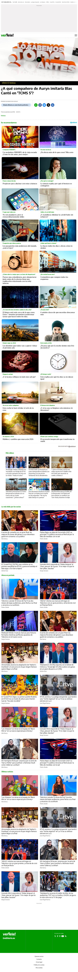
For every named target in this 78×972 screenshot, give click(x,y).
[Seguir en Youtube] (62, 936)
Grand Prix (52, 2)
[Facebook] (40, 105)
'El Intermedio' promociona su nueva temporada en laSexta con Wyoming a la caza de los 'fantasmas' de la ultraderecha (39, 472)
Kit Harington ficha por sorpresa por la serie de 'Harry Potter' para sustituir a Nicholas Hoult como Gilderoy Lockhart (19, 763)
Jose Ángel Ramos (45, 703)
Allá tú (47, 2)
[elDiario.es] (9, 938)
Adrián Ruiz (4, 571)
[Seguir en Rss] (65, 936)
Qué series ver (21, 2)
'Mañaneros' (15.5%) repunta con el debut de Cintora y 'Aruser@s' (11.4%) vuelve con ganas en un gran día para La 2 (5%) (57, 667)
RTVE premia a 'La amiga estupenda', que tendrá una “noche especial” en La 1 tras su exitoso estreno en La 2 (58, 699)
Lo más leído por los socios (11, 507)
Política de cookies (39, 965)
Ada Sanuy (4, 539)
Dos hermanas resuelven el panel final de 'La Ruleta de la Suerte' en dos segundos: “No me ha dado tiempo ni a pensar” (39, 494)
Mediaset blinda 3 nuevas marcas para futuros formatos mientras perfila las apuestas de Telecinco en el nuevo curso (18, 635)
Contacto (39, 959)
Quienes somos (39, 956)
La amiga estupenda (35, 2)
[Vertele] (9, 934)
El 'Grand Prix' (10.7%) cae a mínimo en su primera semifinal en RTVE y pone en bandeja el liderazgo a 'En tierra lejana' (19, 566)
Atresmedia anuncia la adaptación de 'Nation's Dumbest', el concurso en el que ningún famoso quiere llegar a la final (19, 667)
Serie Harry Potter (66, 2)
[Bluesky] (44, 105)
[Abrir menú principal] (76, 35)
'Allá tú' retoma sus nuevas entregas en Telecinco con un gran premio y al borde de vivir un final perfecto (58, 603)
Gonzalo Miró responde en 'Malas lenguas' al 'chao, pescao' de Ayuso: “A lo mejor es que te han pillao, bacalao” (57, 566)
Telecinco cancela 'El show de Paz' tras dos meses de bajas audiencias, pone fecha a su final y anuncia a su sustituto (19, 603)
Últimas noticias (7, 772)
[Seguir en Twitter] (55, 936)
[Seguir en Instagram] (59, 936)
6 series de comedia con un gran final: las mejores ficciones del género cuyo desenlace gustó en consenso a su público (17, 534)
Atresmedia (27, 2)
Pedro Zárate (43, 539)
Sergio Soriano (44, 571)
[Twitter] (48, 105)
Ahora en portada (7, 575)
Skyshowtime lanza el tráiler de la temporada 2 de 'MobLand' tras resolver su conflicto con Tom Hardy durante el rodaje (61, 494)
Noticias (13, 83)
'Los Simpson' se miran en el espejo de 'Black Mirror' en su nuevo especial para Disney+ (18, 730)
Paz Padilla (15, 2)
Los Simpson (42, 2)
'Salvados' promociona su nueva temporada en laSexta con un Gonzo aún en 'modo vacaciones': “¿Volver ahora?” (16, 494)
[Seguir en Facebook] (57, 936)
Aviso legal (39, 962)
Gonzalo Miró (58, 2)
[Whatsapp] (36, 105)
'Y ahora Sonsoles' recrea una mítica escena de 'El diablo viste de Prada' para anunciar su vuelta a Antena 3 (61, 472)
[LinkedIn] (52, 105)
